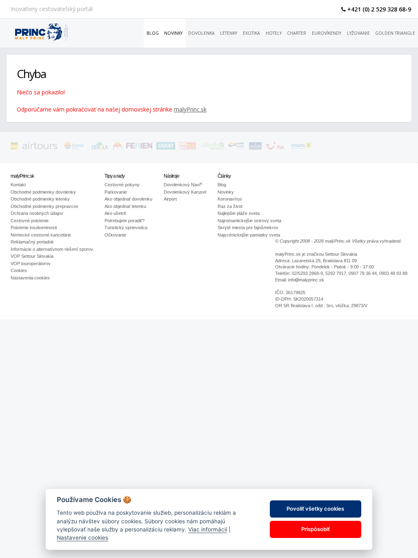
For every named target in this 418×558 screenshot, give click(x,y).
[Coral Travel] (74, 147)
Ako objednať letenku (125, 206)
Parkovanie (115, 192)
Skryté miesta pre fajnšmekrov (248, 227)
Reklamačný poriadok (32, 241)
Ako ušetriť (115, 213)
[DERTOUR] (100, 147)
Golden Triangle (395, 33)
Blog (153, 33)
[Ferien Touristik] (139, 147)
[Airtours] (39, 147)
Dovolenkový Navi (183, 184)
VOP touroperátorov (31, 263)
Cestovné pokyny (122, 184)
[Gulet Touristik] (165, 147)
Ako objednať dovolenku (128, 198)
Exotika (251, 33)
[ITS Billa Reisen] (188, 147)
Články (224, 176)
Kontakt (18, 184)
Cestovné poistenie (30, 220)
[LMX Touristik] (236, 147)
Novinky (173, 33)
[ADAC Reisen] (14, 147)
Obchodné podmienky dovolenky (43, 192)
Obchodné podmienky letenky (40, 198)
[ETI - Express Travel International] (117, 147)
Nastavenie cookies (82, 537)
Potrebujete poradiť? (124, 220)
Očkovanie (115, 234)
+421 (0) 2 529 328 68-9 (378, 9)
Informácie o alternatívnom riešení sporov (52, 249)
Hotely (274, 33)
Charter (296, 33)
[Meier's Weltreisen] (255, 147)
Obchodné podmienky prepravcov (44, 206)
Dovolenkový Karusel (185, 192)
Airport (170, 198)
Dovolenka (201, 33)
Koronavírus (230, 198)
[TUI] (275, 147)
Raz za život (230, 206)
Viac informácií (207, 529)
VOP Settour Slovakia (32, 256)
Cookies (19, 270)
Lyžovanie (358, 33)
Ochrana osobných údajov (37, 213)
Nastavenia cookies (30, 277)
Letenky (228, 33)
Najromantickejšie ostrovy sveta (249, 220)
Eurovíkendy (326, 33)
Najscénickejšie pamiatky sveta (249, 234)
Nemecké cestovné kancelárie (41, 234)
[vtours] (301, 147)
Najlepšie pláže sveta (239, 213)
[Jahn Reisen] (212, 147)
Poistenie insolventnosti (34, 227)
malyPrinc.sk (190, 109)
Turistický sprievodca (125, 227)
